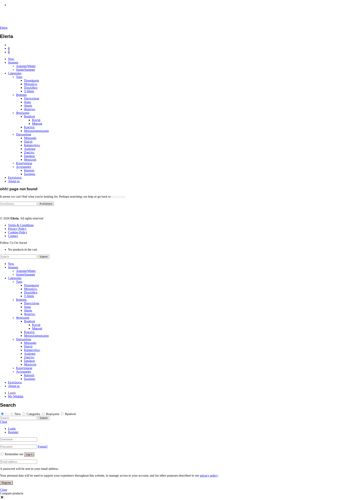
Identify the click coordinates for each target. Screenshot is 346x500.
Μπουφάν (30, 138)
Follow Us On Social (13, 242)
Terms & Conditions (21, 225)
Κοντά (36, 120)
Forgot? (43, 446)
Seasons (13, 62)
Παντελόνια (31, 98)
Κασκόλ (29, 170)
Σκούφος (29, 174)
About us (14, 181)
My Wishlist (15, 396)
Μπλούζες (30, 84)
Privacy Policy (17, 228)
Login (12, 392)
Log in (29, 454)
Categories (14, 73)
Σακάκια (29, 156)
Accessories (23, 166)
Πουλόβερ (30, 87)
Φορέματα (22, 113)
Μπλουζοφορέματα (36, 130)
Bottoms (21, 95)
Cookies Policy (17, 232)
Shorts (28, 105)
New (11, 59)
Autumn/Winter (26, 66)
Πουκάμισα (31, 80)
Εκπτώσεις (15, 177)
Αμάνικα (29, 148)
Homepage (118, 196)
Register (13, 432)
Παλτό (28, 141)
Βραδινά (29, 116)
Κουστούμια (24, 163)
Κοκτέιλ (29, 127)
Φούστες (29, 109)
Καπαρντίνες (32, 145)
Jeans (27, 102)
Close (3, 421)
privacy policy (209, 475)
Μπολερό (30, 159)
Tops (19, 77)
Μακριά (37, 123)
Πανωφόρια (23, 134)
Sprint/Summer (25, 69)
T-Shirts (29, 91)
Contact (13, 236)
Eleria (3, 27)
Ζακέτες (29, 152)
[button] (2, 498)
